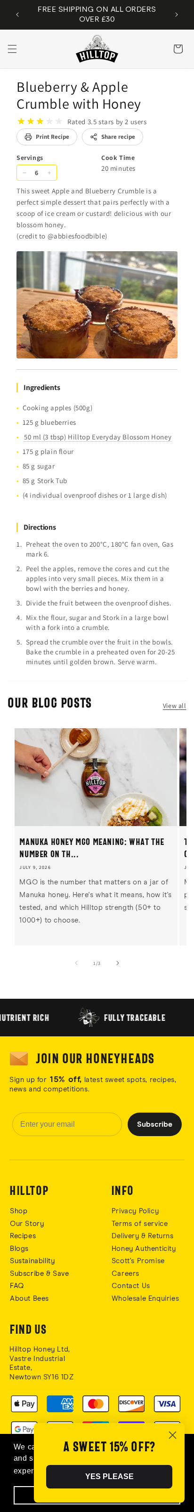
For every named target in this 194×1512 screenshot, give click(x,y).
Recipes (23, 1236)
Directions (40, 527)
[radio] (21, 121)
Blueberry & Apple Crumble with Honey (78, 95)
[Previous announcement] (17, 14)
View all (174, 705)
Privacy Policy (135, 1211)
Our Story (27, 1223)
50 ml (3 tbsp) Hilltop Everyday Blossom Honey (97, 436)
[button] (12, 49)
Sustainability (32, 1261)
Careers (125, 1273)
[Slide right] (117, 963)
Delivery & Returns (143, 1236)
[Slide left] (76, 963)
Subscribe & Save (39, 1273)
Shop (18, 1211)
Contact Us (131, 1285)
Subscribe (154, 1124)
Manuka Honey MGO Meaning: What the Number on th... (91, 847)
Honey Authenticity (144, 1248)
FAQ (17, 1285)
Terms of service (140, 1223)
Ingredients (42, 387)
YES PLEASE (109, 1476)
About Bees (29, 1298)
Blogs (19, 1248)
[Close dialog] (172, 1435)
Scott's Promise (139, 1261)
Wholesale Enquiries (145, 1298)
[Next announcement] (176, 14)
